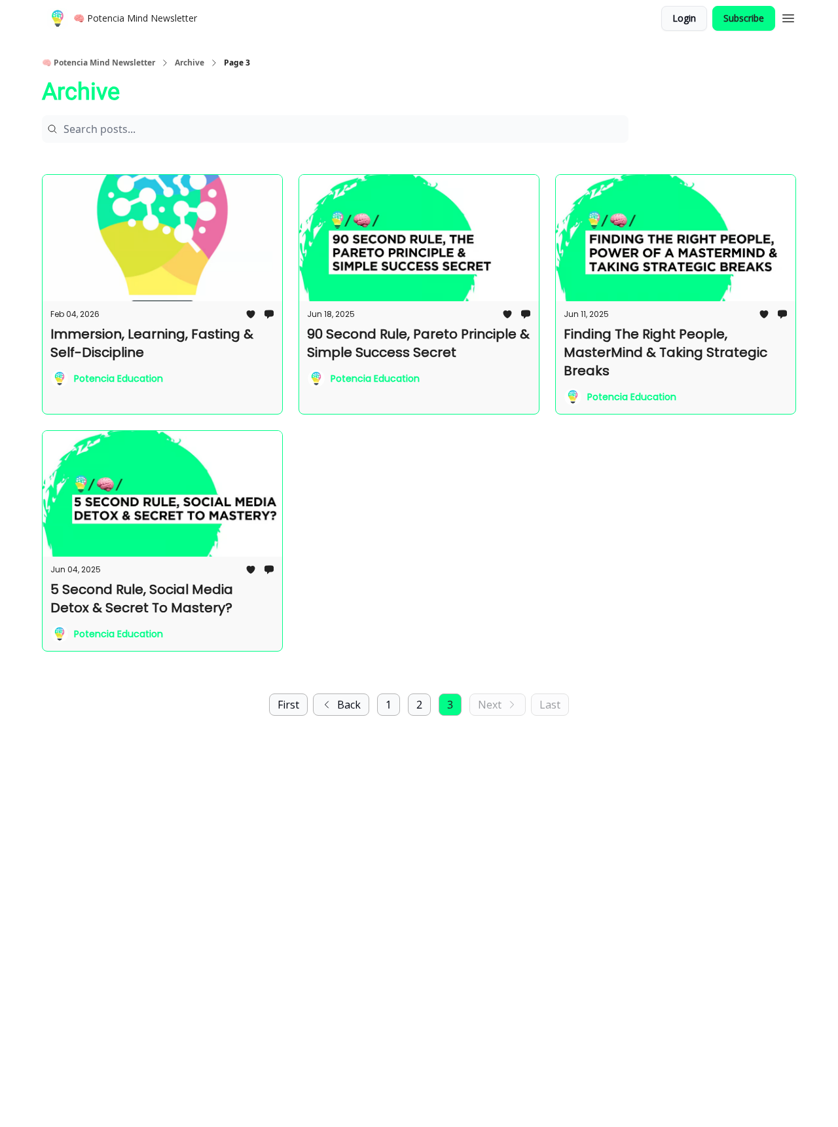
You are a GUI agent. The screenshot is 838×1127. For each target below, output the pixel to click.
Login (684, 18)
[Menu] (788, 16)
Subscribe (743, 18)
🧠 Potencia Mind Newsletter (98, 63)
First (288, 704)
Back (349, 704)
